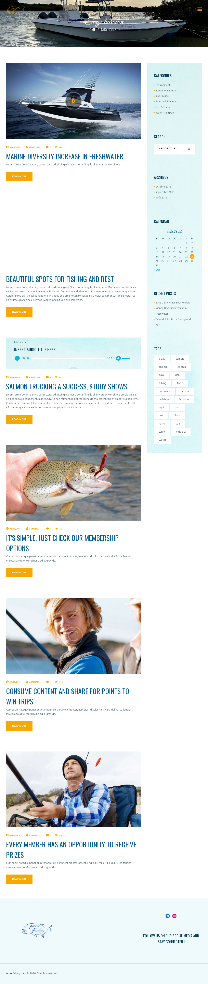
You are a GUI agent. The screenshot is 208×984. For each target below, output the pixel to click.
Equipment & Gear (166, 91)
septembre (165, 192)
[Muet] (118, 358)
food (180, 383)
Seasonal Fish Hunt (166, 102)
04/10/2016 (15, 377)
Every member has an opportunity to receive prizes (71, 849)
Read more (19, 177)
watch (163, 440)
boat (162, 359)
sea (178, 423)
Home (92, 30)
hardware (164, 391)
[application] (73, 358)
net (161, 415)
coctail (181, 367)
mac (177, 407)
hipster (185, 391)
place (177, 415)
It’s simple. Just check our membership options (62, 543)
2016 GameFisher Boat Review (173, 303)
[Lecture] (17, 358)
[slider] (68, 358)
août (161, 198)
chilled (163, 367)
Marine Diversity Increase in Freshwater (64, 156)
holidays (164, 399)
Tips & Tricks (163, 107)
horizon (184, 399)
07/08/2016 (15, 682)
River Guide (162, 96)
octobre (163, 187)
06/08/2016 (15, 835)
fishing (162, 383)
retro (162, 423)
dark (177, 375)
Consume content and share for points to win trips (67, 696)
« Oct (157, 270)
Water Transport (165, 113)
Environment (163, 85)
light (161, 407)
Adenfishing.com (16, 973)
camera (180, 359)
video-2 (181, 432)
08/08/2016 (15, 529)
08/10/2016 (15, 147)
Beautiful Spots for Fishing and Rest (60, 279)
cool (162, 375)
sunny (162, 432)
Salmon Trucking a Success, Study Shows (66, 386)
